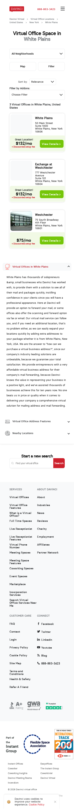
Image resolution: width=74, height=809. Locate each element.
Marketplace (17, 584)
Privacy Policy (18, 647)
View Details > (51, 144)
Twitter (46, 632)
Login (13, 639)
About (41, 497)
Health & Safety (20, 679)
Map (22, 66)
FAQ (12, 623)
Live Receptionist (20, 529)
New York (34, 22)
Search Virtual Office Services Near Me (23, 602)
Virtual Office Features (18, 507)
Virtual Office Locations (42, 19)
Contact (14, 631)
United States (16, 22)
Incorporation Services (18, 594)
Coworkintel (46, 773)
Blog (44, 655)
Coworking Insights (17, 773)
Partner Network (47, 552)
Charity (42, 529)
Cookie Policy (18, 655)
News (40, 513)
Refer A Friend (18, 687)
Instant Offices (15, 763)
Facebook (47, 624)
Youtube (46, 647)
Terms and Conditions (16, 673)
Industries (43, 505)
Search (59, 463)
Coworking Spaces (21, 568)
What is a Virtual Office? (20, 515)
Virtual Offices (19, 497)
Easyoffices (46, 763)
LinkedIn (46, 640)
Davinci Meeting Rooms (20, 778)
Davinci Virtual (16, 19)
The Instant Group (49, 768)
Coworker (12, 768)
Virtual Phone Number (18, 546)
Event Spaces (18, 576)
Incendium (13, 782)
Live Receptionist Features (20, 538)
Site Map (15, 663)
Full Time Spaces (20, 521)
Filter (51, 66)
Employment (45, 536)
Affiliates (43, 544)
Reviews (42, 521)
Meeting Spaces (19, 552)
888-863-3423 (46, 9)
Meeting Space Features (19, 562)
